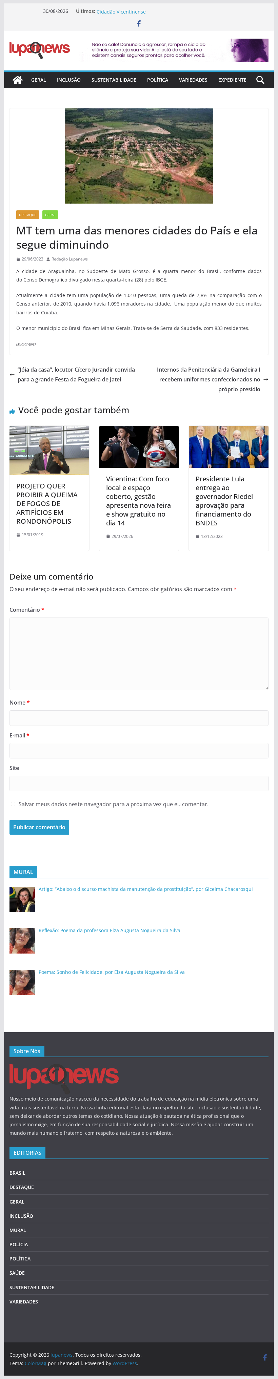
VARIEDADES (193, 80)
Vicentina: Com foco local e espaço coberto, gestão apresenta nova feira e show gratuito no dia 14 (138, 500)
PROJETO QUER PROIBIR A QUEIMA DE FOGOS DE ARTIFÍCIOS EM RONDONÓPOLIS (47, 503)
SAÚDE (17, 1273)
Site (14, 768)
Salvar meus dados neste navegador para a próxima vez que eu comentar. (114, 804)
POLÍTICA (157, 80)
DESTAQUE (27, 214)
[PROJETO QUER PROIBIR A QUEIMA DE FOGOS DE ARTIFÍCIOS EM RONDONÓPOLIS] (49, 430)
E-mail (19, 735)
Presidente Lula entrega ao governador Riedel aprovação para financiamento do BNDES (224, 500)
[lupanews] (17, 80)
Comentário (26, 609)
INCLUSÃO (69, 80)
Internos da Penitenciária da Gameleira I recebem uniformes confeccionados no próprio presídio (208, 379)
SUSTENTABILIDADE (114, 80)
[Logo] (64, 1068)
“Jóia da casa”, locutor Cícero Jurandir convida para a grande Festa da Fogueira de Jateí (76, 374)
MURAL (17, 1230)
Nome (19, 702)
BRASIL (17, 1173)
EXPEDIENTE (232, 80)
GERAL (38, 80)
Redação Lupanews (70, 259)
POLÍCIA (18, 1244)
